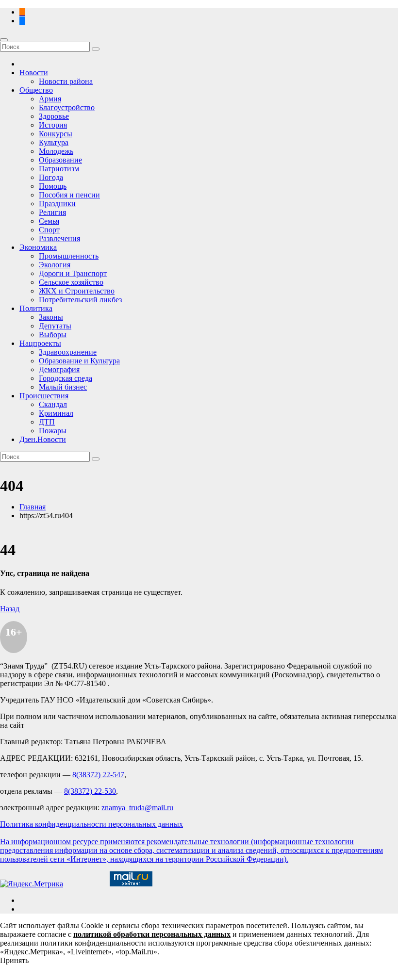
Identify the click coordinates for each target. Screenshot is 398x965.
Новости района (66, 81)
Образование (60, 160)
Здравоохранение (68, 352)
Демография (59, 369)
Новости (33, 72)
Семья (49, 221)
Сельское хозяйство (71, 282)
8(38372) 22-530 (90, 791)
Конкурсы (55, 134)
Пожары (52, 430)
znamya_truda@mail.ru (137, 807)
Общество (36, 90)
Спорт (49, 230)
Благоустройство (67, 107)
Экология (54, 265)
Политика (35, 308)
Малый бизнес (63, 387)
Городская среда (65, 378)
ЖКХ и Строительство (77, 291)
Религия (52, 212)
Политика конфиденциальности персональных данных (91, 824)
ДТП (47, 422)
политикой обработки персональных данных (152, 934)
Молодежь (56, 151)
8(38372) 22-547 (98, 774)
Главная (32, 507)
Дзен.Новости (42, 439)
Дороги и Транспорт (73, 273)
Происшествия (43, 396)
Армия (50, 99)
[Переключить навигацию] (4, 39)
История (53, 125)
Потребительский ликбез (80, 299)
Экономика (38, 247)
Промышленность (69, 256)
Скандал (53, 404)
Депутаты (55, 326)
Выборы (52, 334)
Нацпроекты (40, 343)
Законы (51, 317)
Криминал (56, 413)
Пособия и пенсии (69, 195)
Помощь (52, 186)
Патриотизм (59, 168)
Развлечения (59, 238)
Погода (51, 177)
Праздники (57, 203)
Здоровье (54, 116)
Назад (9, 609)
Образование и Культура (79, 361)
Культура (53, 142)
